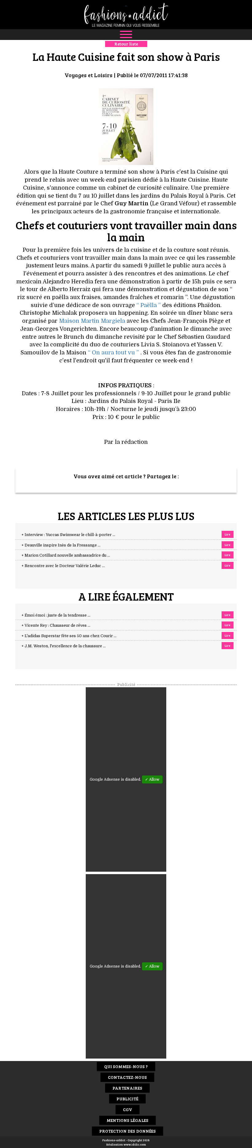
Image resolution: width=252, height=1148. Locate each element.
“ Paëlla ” (148, 305)
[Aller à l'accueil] (126, 14)
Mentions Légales (127, 1120)
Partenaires (127, 1088)
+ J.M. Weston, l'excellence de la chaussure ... (64, 646)
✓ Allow (152, 779)
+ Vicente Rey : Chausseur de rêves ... (56, 625)
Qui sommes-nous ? (126, 1066)
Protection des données (127, 1131)
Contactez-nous (127, 1077)
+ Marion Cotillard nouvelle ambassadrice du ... (66, 555)
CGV (127, 1109)
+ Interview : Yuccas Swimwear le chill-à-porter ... (68, 535)
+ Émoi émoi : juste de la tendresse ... (56, 615)
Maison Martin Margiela (92, 321)
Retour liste (126, 44)
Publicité (127, 1099)
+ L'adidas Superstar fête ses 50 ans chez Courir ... (69, 636)
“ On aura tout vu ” (113, 352)
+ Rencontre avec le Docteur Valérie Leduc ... (63, 566)
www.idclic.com (135, 1144)
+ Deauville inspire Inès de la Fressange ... (61, 545)
